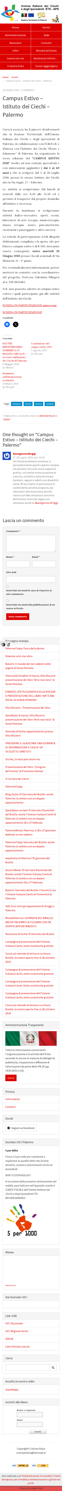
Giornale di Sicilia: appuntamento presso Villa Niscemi (29, 733)
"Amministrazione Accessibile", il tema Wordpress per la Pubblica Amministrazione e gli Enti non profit (31, 1479)
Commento (13, 531)
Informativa (12, 1099)
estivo (38, 403)
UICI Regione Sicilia (16, 1331)
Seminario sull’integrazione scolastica (12, 377)
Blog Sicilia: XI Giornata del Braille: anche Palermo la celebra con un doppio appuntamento (29, 798)
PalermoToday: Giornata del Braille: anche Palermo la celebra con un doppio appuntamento (30, 846)
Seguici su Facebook (22, 1128)
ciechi (28, 403)
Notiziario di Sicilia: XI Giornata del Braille (29, 934)
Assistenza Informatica (47, 58)
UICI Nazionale (14, 1323)
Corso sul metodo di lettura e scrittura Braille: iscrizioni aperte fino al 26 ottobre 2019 (30, 957)
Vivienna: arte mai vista (18, 656)
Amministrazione (15, 35)
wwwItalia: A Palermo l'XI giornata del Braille (27, 860)
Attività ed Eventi (46, 50)
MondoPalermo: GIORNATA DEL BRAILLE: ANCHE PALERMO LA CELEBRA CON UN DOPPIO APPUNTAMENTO (29, 922)
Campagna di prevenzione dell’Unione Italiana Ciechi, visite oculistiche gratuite (29, 943)
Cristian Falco (47, 415)
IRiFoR (9, 1338)
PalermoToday (13, 786)
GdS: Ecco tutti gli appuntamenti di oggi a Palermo (29, 908)
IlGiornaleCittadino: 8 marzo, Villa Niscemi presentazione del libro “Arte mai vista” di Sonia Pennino (30, 680)
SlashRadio (11, 1389)
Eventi (15, 77)
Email (36, 556)
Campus (16, 403)
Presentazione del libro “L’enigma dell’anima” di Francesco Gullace (25, 769)
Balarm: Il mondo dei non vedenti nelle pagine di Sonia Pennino (28, 666)
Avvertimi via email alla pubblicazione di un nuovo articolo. (30, 606)
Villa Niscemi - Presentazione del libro (27, 707)
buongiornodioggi (24, 453)
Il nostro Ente (15, 66)
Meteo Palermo (10, 1285)
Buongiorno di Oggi (46, 503)
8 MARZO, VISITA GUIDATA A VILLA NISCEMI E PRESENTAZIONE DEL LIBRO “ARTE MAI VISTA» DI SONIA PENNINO (30, 696)
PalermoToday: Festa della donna (24, 648)
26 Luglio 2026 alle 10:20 (30, 457)
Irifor (15, 50)
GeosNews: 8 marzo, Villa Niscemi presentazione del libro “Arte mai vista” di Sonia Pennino (30, 719)
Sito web (11, 572)
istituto (50, 403)
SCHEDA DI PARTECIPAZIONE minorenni (29, 305)
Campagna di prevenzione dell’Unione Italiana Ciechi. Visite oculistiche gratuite (29, 983)
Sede (46, 35)
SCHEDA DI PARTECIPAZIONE (22, 312)
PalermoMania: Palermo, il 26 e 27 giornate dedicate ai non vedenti (30, 832)
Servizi (46, 27)
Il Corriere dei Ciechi (17, 778)
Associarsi (15, 43)
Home (15, 27)
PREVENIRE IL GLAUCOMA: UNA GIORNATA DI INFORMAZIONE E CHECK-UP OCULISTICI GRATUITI (30, 747)
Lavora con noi (15, 58)
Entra (11, 1078)
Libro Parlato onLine (17, 1346)
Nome (10, 556)
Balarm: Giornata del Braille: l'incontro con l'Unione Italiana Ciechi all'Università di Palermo (30, 894)
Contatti (46, 43)
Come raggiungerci (46, 66)
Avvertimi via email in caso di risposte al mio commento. (29, 592)
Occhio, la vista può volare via (22, 759)
